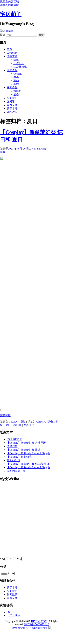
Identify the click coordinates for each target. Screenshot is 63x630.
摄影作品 (12, 70)
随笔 (16, 59)
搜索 (2, 34)
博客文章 (12, 56)
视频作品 (12, 87)
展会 (16, 94)
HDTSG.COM (39, 621)
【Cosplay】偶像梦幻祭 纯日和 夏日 (28, 463)
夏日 (8, 425)
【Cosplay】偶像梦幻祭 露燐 (23, 449)
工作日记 (18, 63)
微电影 (17, 90)
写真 (16, 76)
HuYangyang (39, 148)
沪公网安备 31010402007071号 (30, 628)
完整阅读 (5, 415)
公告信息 (12, 52)
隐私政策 (12, 112)
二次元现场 (13, 615)
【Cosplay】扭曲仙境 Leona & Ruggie (28, 453)
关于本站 (12, 108)
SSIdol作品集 (14, 439)
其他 (16, 83)
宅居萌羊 (11, 14)
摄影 (23, 421)
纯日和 (17, 425)
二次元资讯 (20, 66)
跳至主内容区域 (9, 1)
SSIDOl (11, 612)
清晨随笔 (12, 446)
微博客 (11, 101)
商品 (16, 80)
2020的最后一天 (16, 470)
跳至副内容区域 (9, 5)
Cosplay (17, 73)
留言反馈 (12, 105)
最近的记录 (13, 460)
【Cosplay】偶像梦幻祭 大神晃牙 (26, 442)
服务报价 (12, 98)
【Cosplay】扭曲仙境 (19, 456)
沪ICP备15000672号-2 (36, 624)
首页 (9, 49)
